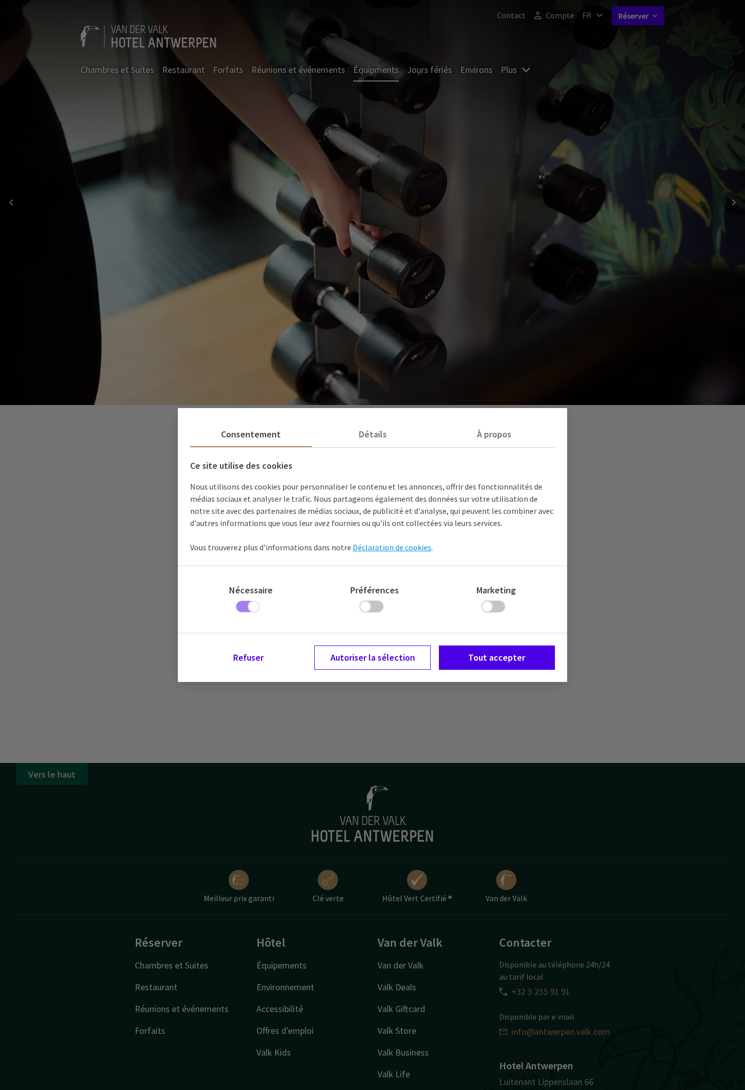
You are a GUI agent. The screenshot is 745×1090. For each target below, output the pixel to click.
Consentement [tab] (251, 434)
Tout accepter (496, 657)
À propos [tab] (494, 434)
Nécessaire (251, 590)
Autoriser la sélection (372, 657)
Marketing (496, 590)
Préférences (374, 590)
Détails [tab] (373, 434)
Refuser (248, 657)
